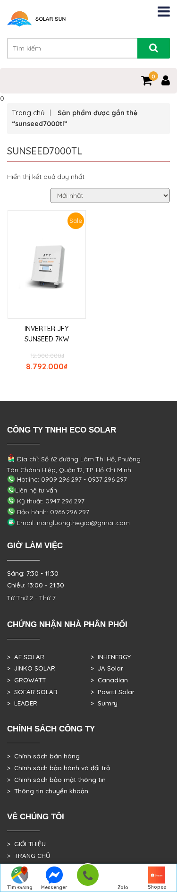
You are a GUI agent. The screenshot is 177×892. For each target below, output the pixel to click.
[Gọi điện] (87, 878)
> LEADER (22, 703)
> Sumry (104, 703)
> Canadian (109, 680)
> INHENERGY (111, 657)
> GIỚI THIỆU (26, 844)
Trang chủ (28, 112)
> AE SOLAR (25, 657)
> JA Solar (107, 668)
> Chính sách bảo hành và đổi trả (58, 768)
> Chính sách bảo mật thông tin (56, 779)
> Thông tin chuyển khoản (47, 791)
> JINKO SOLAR (31, 668)
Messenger (54, 887)
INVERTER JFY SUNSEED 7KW (47, 333)
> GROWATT (26, 680)
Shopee (157, 887)
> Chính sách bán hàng (43, 756)
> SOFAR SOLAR (32, 692)
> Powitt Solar (113, 692)
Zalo (123, 887)
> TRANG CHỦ (28, 855)
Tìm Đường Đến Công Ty (20, 888)
